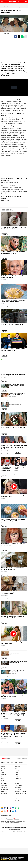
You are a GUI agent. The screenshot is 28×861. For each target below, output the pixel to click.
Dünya (2, 780)
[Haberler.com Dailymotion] (16, 811)
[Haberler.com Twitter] (8, 808)
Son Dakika (3, 774)
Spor (2, 770)
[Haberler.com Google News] (2, 808)
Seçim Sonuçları (4, 789)
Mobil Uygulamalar (19, 797)
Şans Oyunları (4, 791)
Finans (16, 772)
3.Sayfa (2, 778)
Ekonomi (3, 768)
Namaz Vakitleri (4, 787)
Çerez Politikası (18, 789)
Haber (9, 829)
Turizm (16, 774)
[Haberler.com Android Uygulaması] (10, 818)
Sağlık (16, 768)
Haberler (3, 766)
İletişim (12, 762)
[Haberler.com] (5, 758)
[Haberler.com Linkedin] (13, 808)
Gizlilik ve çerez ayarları (6, 831)
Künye (16, 762)
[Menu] (2, 1)
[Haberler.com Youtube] (8, 811)
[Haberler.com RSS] (2, 811)
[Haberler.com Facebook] (5, 808)
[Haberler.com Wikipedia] (5, 811)
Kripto (2, 776)
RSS (16, 798)
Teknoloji (17, 770)
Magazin (2, 772)
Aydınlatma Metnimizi (5, 859)
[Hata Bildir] (13, 831)
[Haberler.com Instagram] (10, 808)
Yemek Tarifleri (4, 795)
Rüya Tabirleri (4, 793)
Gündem (9, 6)
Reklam (8, 762)
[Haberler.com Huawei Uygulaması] (16, 818)
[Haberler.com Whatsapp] (16, 808)
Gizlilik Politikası (18, 787)
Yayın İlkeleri (21, 762)
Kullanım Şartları (18, 785)
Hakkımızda (3, 762)
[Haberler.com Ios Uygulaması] (4, 818)
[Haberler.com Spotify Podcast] (18, 808)
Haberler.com (4, 783)
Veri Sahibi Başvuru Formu (20, 793)
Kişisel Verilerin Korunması (20, 791)
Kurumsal (17, 783)
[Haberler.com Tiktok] (10, 811)
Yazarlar (16, 776)
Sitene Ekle (17, 800)
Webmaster (17, 795)
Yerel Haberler (18, 778)
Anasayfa (3, 6)
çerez (23, 856)
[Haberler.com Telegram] (13, 811)
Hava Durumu (4, 785)
